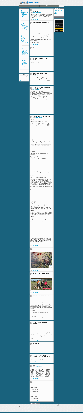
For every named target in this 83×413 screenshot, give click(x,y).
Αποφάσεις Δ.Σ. (23, 13)
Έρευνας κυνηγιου (23, 35)
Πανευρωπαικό (23, 36)
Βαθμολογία (23, 39)
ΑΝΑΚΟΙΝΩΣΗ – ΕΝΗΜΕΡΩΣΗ (41, 22)
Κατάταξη (22, 41)
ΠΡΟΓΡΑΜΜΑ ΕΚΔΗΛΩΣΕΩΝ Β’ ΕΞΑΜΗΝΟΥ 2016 (41, 88)
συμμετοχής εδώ (49, 359)
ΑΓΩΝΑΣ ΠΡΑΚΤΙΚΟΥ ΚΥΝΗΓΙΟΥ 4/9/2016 (42, 59)
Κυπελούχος (24, 51)
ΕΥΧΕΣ (35, 249)
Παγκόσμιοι (23, 48)
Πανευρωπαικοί (24, 47)
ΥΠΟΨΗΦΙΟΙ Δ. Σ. (37, 382)
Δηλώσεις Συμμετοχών (39, 48)
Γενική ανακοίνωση (35, 19)
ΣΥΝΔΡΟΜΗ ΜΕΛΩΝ (57, 9)
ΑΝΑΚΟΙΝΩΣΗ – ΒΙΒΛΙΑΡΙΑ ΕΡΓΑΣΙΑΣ (40, 74)
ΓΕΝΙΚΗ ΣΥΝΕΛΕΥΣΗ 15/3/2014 (41, 296)
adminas (39, 357)
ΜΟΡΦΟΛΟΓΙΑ (30, 6)
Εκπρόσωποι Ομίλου (24, 16)
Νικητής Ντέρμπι (24, 50)
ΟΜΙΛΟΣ (20, 6)
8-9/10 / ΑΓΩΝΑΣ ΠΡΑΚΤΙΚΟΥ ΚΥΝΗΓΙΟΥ (40, 10)
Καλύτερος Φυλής (24, 52)
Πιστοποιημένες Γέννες (24, 42)
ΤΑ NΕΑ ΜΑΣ (25, 6)
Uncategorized (34, 83)
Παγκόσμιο (22, 37)
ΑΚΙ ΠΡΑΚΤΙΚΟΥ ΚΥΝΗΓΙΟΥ (58, 10)
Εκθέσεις (22, 24)
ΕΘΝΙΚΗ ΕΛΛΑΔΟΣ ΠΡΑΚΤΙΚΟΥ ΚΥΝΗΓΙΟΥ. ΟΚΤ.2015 (41, 274)
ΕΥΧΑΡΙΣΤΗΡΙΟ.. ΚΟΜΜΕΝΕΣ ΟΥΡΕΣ (41, 323)
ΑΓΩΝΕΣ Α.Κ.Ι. (36, 6)
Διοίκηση (22, 10)
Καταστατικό (23, 11)
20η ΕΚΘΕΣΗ (36, 343)
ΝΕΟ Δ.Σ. (35, 365)
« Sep (20, 80)
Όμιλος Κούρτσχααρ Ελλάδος (30, 2)
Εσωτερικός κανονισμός (24, 12)
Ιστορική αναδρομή (24, 23)
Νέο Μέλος (22, 15)
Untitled (56, 11)
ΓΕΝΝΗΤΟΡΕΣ (42, 6)
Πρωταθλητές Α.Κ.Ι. (24, 43)
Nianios (40, 12)
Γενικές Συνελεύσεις (24, 14)
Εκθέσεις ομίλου (24, 25)
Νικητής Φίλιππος (24, 49)
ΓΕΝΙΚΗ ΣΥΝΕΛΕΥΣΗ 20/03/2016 (41, 116)
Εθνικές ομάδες (23, 38)
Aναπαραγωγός (24, 55)
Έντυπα (22, 17)
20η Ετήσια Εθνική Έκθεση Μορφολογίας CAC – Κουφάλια (41, 356)
